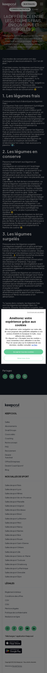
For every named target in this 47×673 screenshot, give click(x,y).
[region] (23, 336)
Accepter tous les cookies (23, 352)
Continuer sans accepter (35, 312)
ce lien (34, 345)
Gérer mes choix (23, 358)
